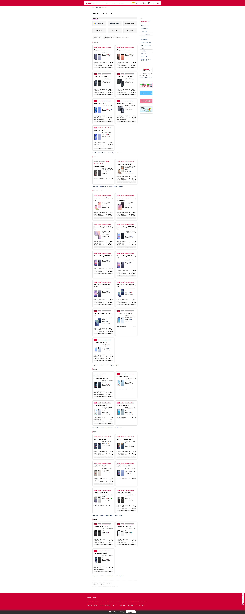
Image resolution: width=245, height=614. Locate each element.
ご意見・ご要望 (122, 605)
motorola (94, 152)
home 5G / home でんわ (146, 42)
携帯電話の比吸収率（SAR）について (146, 60)
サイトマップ (114, 605)
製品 (97, 7)
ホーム (94, 7)
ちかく (142, 48)
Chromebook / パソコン (146, 45)
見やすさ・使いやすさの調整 (92, 605)
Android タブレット (145, 25)
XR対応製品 (143, 50)
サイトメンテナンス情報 (104, 605)
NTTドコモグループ (139, 605)
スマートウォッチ (144, 28)
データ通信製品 (144, 39)
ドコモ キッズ (144, 36)
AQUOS (113, 152)
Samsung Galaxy (101, 152)
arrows (108, 152)
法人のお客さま (120, 3)
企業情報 (113, 3)
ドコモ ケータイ (144, 31)
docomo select (144, 56)
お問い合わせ (130, 605)
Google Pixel (95, 186)
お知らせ (107, 3)
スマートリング (144, 53)
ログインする (152, 2)
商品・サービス (100, 3)
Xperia (119, 152)
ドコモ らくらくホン (145, 34)
